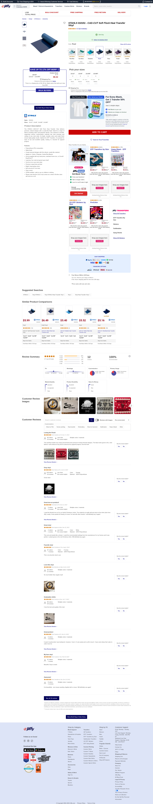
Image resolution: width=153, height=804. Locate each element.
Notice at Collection (120, 794)
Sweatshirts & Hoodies (74, 734)
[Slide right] (130, 50)
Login (146, 6)
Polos (69, 736)
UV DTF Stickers (88, 741)
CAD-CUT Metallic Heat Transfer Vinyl (68, 331)
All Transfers (87, 732)
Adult (100, 729)
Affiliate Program (120, 772)
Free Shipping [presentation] (76, 12)
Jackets (70, 741)
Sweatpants (71, 759)
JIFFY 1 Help (119, 749)
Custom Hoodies (88, 753)
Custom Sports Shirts (90, 763)
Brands (86, 6)
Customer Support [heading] (121, 727)
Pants (69, 757)
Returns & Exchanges (121, 758)
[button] (44, 43)
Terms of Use (91, 803)
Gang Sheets (117, 232)
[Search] (139, 6)
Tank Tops (71, 739)
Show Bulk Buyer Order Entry (76, 717)
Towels (70, 780)
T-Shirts (70, 732)
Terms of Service (120, 784)
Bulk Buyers (45, 90)
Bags (69, 769)
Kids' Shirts (71, 751)
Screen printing (61, 427)
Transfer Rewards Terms (122, 788)
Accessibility (118, 786)
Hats (69, 767)
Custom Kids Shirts (89, 758)
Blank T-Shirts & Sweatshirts (43, 6)
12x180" (88, 73)
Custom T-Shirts (88, 751)
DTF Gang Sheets (89, 743)
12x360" (95, 73)
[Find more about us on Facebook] (25, 741)
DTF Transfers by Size (90, 736)
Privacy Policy (119, 782)
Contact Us (118, 747)
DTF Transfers (88, 734)
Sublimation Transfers (90, 739)
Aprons (70, 782)
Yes (119, 446)
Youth (101, 736)
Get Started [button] (78, 193)
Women (101, 732)
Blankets (70, 785)
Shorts (70, 761)
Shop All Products (104, 760)
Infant (101, 741)
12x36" (80, 73)
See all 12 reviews (51, 698)
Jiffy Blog (117, 775)
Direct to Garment (92, 427)
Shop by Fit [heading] (103, 727)
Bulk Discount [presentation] (52, 12)
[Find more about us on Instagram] (28, 741)
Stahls (89, 90)
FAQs (116, 752)
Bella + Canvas (103, 748)
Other (121, 427)
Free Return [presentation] (100, 12)
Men (100, 734)
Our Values (118, 770)
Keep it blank (113, 427)
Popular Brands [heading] (104, 744)
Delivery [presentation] (122, 12)
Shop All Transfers (119, 213)
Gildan (101, 746)
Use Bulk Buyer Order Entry (44, 107)
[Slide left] (68, 50)
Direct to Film (50, 427)
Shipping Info (119, 756)
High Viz (70, 775)
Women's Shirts (72, 749)
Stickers (79, 6)
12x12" (73, 73)
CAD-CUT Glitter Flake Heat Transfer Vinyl (48, 331)
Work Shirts (71, 743)
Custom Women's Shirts (90, 760)
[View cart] (150, 6)
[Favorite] (64, 23)
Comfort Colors (103, 750)
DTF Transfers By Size (119, 219)
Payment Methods (120, 761)
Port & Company (104, 755)
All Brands (102, 757)
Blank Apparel (72, 729)
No (124, 446)
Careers (117, 768)
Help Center (118, 744)
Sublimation (117, 228)
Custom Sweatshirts (89, 756)
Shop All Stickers (119, 238)
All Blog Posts (119, 777)
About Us (117, 765)
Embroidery (81, 427)
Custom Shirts (69, 6)
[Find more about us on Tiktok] (32, 741)
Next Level (102, 753)
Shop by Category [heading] (74, 727)
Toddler (101, 739)
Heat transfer (71, 427)
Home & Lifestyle (73, 778)
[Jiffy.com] (6, 6)
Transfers (58, 6)
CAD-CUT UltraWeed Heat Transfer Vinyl (106, 331)
